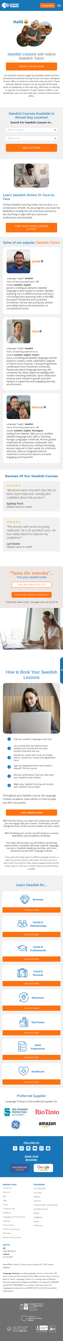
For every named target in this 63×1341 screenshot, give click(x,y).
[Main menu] (59, 5)
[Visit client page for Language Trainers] (18, 1329)
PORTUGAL (38, 1225)
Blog (5, 1200)
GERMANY (38, 1217)
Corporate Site (9, 1208)
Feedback (7, 1212)
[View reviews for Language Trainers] (45, 1329)
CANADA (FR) (51, 1205)
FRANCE (37, 1197)
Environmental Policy (11, 1229)
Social (5, 1204)
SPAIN (36, 1221)
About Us (6, 1192)
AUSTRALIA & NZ (40, 1209)
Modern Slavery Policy (12, 1237)
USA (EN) (37, 1192)
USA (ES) (37, 1201)
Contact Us (7, 1188)
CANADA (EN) (39, 1205)
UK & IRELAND (39, 1188)
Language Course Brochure (14, 1217)
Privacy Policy (8, 1225)
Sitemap (6, 1221)
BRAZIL (36, 1213)
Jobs (4, 1196)
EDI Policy (7, 1233)
